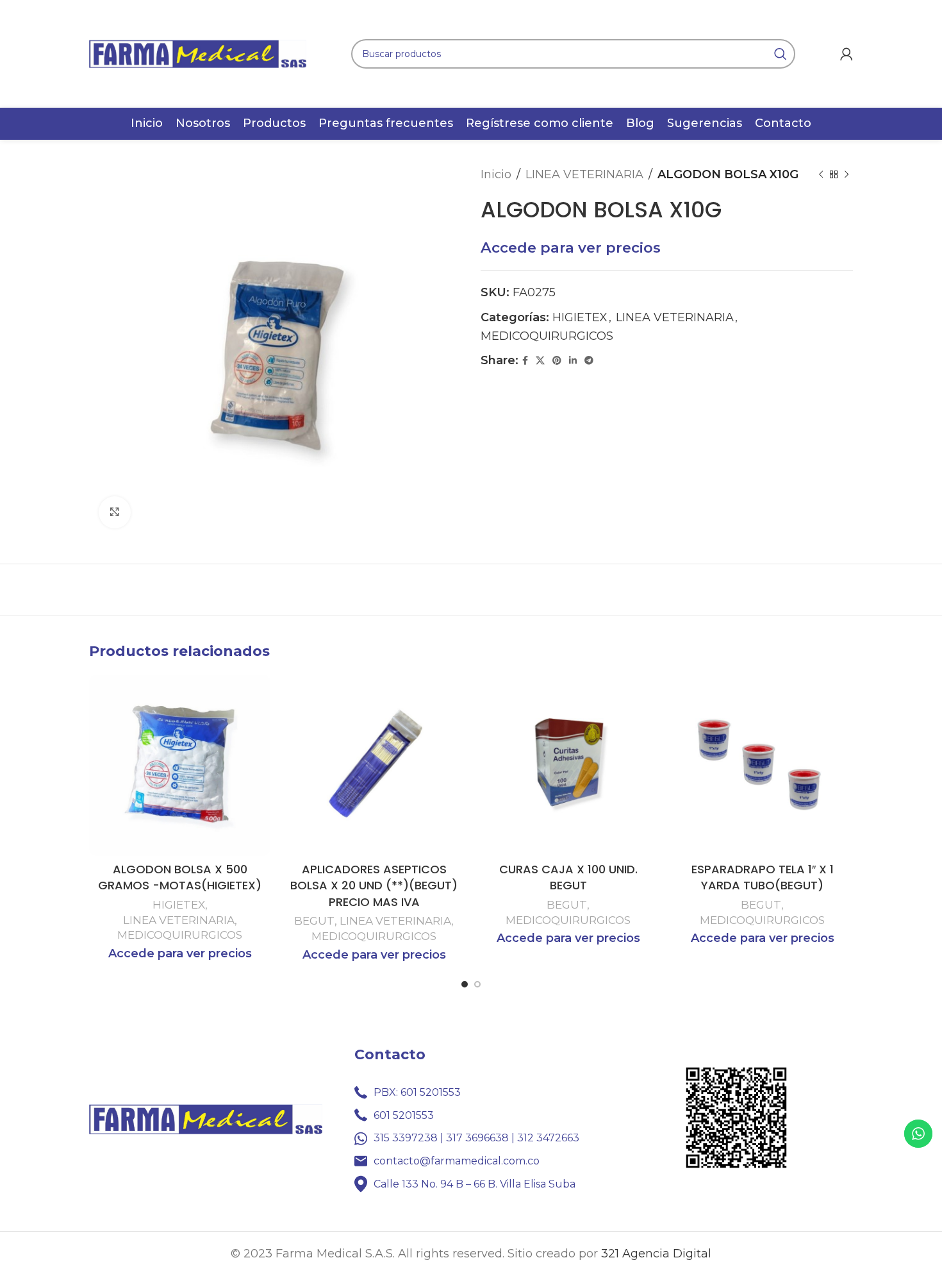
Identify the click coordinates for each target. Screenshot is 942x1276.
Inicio (496, 174)
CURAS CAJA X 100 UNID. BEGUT (568, 877)
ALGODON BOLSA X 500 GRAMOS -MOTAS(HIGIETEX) (179, 877)
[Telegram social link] (589, 360)
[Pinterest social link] (557, 360)
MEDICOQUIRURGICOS (547, 336)
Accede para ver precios (571, 247)
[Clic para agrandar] (115, 512)
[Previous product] (820, 174)
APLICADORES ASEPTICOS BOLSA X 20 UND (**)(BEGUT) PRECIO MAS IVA (374, 885)
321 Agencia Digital (656, 1254)
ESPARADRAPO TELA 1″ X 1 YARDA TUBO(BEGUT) (762, 877)
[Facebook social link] (525, 360)
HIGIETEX (579, 317)
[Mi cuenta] (846, 54)
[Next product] (846, 174)
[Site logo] (197, 53)
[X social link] (540, 360)
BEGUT (314, 920)
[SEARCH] (780, 54)
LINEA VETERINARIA (584, 174)
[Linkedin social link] (573, 360)
